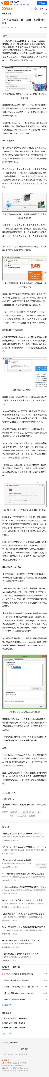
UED (11, 816)
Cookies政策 (22, 1063)
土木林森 (5, 854)
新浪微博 (13, 1042)
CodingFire (5, 961)
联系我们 (24, 1049)
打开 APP (42, 3)
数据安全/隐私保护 (28, 812)
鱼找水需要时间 (7, 947)
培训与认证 (24, 1054)
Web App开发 (21, 816)
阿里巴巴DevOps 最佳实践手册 (13, 1027)
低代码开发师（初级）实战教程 (13, 1023)
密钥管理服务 (14, 812)
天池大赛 (17, 1054)
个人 (45, 13)
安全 (39, 812)
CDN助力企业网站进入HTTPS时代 (15, 1018)
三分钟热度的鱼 (7, 840)
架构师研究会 (6, 920)
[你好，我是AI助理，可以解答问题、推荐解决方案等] (35, 8)
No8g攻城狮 (6, 867)
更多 (3, 1033)
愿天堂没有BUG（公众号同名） (12, 907)
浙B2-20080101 (25, 1068)
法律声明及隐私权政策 (9, 1063)
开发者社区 (9, 1054)
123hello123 (6, 894)
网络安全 (32, 816)
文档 (3, 1054)
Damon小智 (6, 880)
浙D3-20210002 (23, 1071)
